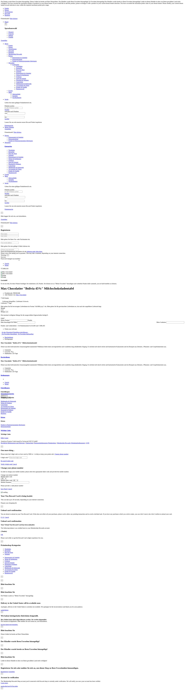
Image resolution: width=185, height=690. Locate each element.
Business (7, 15)
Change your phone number (9, 475)
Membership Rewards (15, 54)
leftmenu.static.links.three (34, 251)
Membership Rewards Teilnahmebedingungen (71, 443)
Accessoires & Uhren (22, 85)
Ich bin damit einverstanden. (9, 624)
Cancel (15, 464)
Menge (3, 308)
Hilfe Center (4, 438)
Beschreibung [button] (5, 357)
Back (5, 489)
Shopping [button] (8, 142)
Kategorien (15, 64)
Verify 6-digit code (6, 464)
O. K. (2, 517)
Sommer (18, 71)
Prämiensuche (9, 125)
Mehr (10, 92)
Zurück (7, 263)
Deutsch (10, 32)
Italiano (10, 35)
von (6, 113)
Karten (7, 8)
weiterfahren (4, 610)
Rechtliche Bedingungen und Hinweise (13, 443)
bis (6, 117)
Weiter (7, 265)
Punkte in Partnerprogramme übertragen (24, 61)
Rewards (7, 13)
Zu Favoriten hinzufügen (9, 334)
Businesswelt (20, 89)
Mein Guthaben (161, 322)
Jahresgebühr (16, 94)
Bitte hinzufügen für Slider (9, 322)
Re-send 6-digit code (7, 461)
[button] (94, 22)
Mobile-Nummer (6, 482)
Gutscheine (19, 82)
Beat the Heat (20, 70)
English (10, 37)
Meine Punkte (5, 320)
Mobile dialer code (6, 477)
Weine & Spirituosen (22, 75)
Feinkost (18, 77)
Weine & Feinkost (6, 403)
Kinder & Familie (21, 87)
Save (2, 489)
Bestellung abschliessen (20, 332)
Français (11, 34)
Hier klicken (13, 18)
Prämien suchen (9, 106)
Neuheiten (19, 66)
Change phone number (61, 454)
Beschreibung (9, 337)
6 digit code (5, 457)
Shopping (11, 63)
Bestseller (19, 68)
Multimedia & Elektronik (23, 84)
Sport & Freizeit (21, 78)
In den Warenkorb (7, 332)
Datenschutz (29, 443)
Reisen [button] (7, 135)
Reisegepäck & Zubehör (19, 57)
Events (10, 91)
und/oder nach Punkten (12, 111)
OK (2, 534)
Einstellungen (5, 388)
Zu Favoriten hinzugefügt (25, 334)
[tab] (94, 337)
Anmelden (4, 40)
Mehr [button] (6, 176)
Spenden (15, 96)
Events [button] (7, 174)
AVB (87, 443)
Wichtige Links (6, 430)
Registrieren (4, 672)
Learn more (4, 683)
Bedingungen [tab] (5, 375)
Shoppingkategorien (7, 394)
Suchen (7, 110)
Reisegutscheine (17, 59)
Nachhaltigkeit (16, 97)
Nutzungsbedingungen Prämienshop (45, 443)
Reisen (7, 10)
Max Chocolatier (21, 295)
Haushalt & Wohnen (22, 80)
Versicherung (9, 12)
